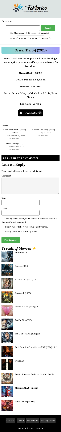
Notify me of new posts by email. (21, 231)
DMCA (21, 420)
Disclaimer (32, 420)
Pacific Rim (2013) (23, 320)
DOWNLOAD (31, 113)
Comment (6, 175)
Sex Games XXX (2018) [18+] (28, 333)
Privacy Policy (48, 420)
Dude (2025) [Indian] (24, 401)
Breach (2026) (21, 266)
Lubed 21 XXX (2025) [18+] (27, 306)
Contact (10, 420)
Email (4, 208)
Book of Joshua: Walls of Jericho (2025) (34, 374)
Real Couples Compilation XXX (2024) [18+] (36, 347)
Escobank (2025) (23, 293)
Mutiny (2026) (21, 252)
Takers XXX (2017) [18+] (26, 279)
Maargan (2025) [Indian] (26, 387)
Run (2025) (20, 360)
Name (4, 198)
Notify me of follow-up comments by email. (26, 226)
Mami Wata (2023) (14, 143)
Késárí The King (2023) (43, 129)
